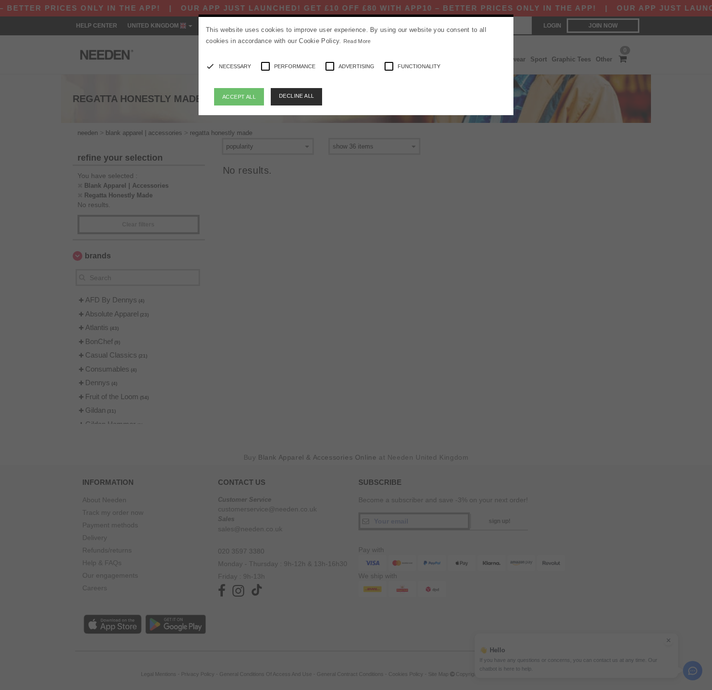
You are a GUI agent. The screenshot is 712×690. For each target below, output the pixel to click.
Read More (357, 41)
